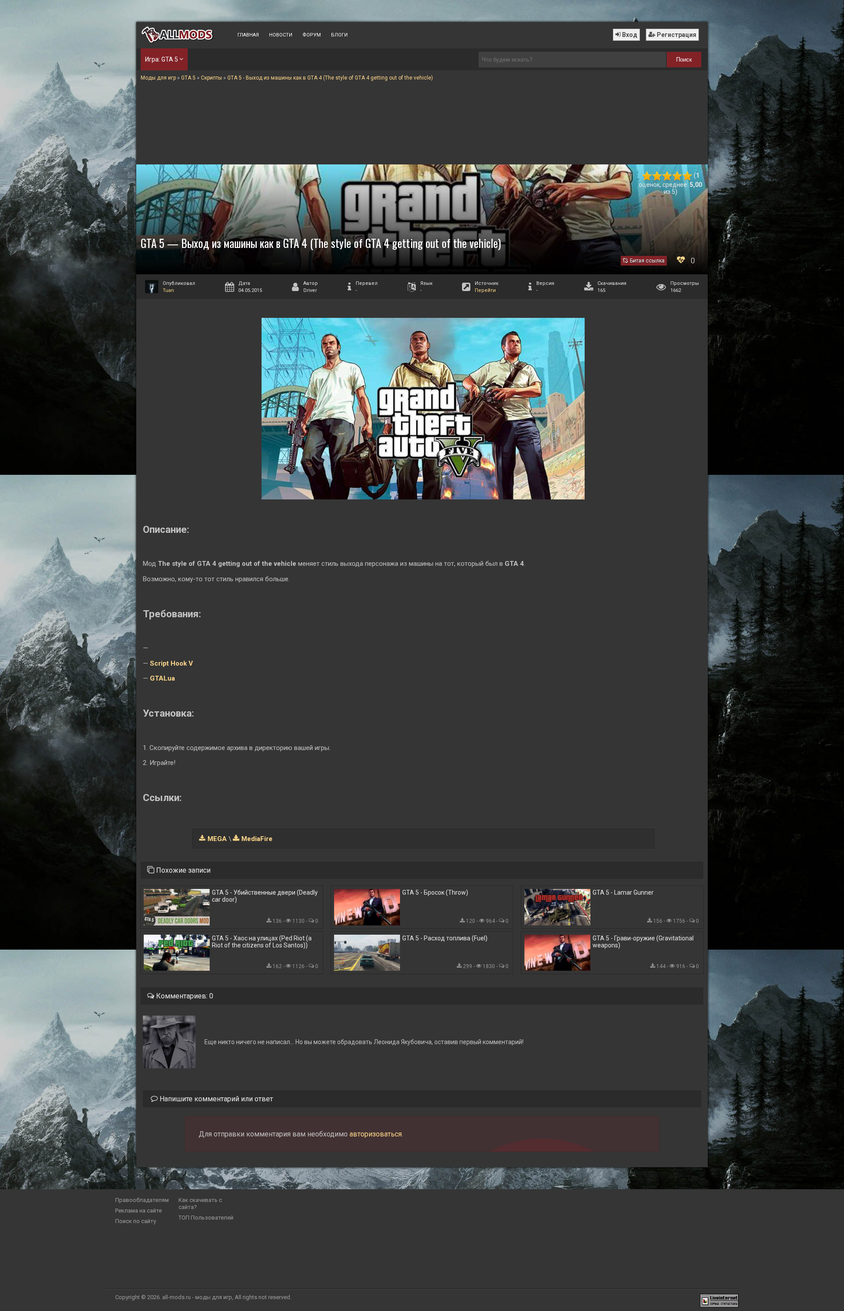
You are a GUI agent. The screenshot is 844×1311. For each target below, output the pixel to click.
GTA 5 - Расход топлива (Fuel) (444, 938)
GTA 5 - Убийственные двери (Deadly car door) (265, 896)
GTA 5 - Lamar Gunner (623, 892)
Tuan (168, 290)
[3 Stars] (667, 176)
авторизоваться (375, 1134)
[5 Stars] (687, 176)
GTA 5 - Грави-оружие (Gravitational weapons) (643, 942)
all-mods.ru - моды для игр (197, 1297)
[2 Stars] (657, 176)
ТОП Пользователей (205, 1217)
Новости (280, 35)
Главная (248, 35)
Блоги (339, 35)
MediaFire (257, 839)
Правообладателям (142, 1200)
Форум (311, 35)
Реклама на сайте (138, 1210)
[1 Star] (647, 176)
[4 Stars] (677, 176)
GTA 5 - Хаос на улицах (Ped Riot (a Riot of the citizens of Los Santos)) (262, 942)
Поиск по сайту (135, 1221)
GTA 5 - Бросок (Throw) (435, 892)
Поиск (684, 59)
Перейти (485, 290)
